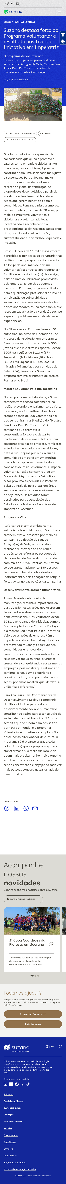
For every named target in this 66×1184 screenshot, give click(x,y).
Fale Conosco (10, 1156)
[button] (59, 11)
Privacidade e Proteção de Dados (20, 1169)
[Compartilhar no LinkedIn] (17, 811)
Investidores (10, 1142)
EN (12, 3)
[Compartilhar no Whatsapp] (26, 810)
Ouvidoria (8, 1149)
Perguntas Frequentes (15, 1163)
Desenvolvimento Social (20, 140)
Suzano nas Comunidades (20, 133)
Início (7, 22)
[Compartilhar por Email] (35, 809)
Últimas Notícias (24, 22)
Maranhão (46, 133)
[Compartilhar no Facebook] (7, 811)
